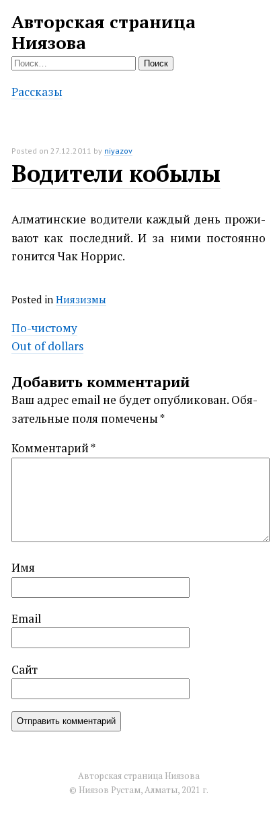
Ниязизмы (81, 299)
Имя (23, 567)
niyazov (118, 151)
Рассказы (37, 91)
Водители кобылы (116, 173)
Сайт (24, 669)
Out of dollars (47, 346)
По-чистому (44, 328)
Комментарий (53, 448)
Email (26, 618)
